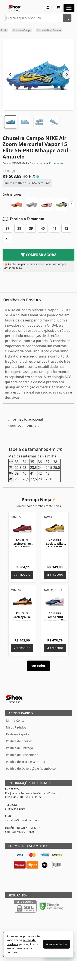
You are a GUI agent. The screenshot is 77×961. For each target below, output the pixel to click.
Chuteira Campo (22, 30)
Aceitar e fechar (56, 944)
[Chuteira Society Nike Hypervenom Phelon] (22, 601)
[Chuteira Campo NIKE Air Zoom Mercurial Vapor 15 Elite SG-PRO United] (16, 204)
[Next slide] (71, 204)
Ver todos (38, 666)
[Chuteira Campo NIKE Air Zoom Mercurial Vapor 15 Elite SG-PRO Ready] (46, 204)
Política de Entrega (19, 748)
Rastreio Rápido (17, 734)
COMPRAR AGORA (40, 254)
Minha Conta (15, 720)
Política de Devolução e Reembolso (31, 768)
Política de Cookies (19, 741)
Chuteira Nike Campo (49, 30)
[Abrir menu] (69, 8)
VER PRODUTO (22, 574)
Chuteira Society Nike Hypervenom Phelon (22, 618)
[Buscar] (67, 18)
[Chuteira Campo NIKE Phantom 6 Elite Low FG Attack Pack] (55, 601)
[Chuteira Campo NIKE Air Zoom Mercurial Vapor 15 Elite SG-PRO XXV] (31, 204)
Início (4, 30)
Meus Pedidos (16, 727)
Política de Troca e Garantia (25, 762)
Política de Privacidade (22, 755)
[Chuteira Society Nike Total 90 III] (22, 528)
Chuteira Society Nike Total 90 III (22, 543)
